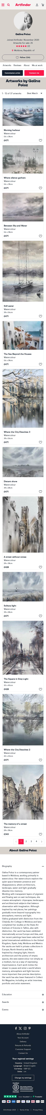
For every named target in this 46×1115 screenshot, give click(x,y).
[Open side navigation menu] (3, 5)
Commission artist (12, 73)
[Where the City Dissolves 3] (23, 406)
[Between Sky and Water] (23, 215)
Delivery (23, 1042)
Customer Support (23, 1049)
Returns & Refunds (23, 1045)
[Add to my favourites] (40, 140)
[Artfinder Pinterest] (29, 1028)
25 (31, 43)
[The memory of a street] (23, 800)
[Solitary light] (23, 595)
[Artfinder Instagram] (25, 1028)
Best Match (32, 93)
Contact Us (23, 1053)
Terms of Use (24, 1110)
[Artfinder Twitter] (20, 1028)
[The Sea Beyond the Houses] (23, 344)
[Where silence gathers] (23, 167)
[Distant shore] (23, 470)
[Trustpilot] (23, 1096)
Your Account (23, 1038)
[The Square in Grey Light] (23, 656)
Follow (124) (25, 57)
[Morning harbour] (23, 120)
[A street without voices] (23, 532)
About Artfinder (23, 1034)
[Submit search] (8, 5)
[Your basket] (42, 5)
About (27, 65)
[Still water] (23, 279)
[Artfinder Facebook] (16, 1028)
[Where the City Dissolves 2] (23, 728)
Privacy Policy (38, 1110)
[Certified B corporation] (23, 1088)
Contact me (34, 73)
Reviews (17, 65)
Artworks (7, 65)
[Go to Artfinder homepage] (23, 5)
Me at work (37, 65)
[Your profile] (37, 5)
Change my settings (23, 1078)
